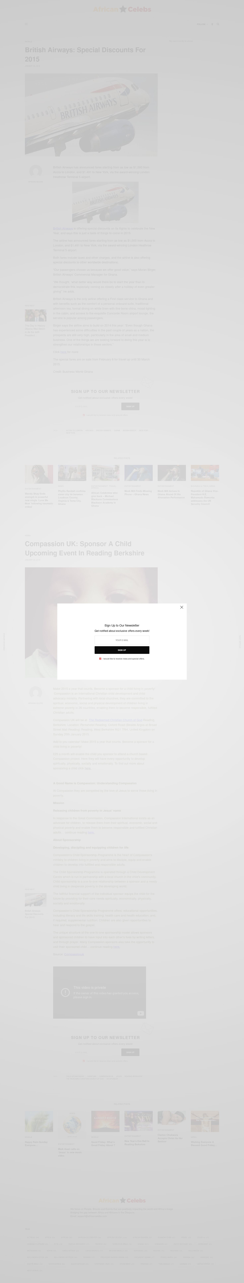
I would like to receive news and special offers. (124, 659)
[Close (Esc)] (181, 608)
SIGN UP (122, 650)
